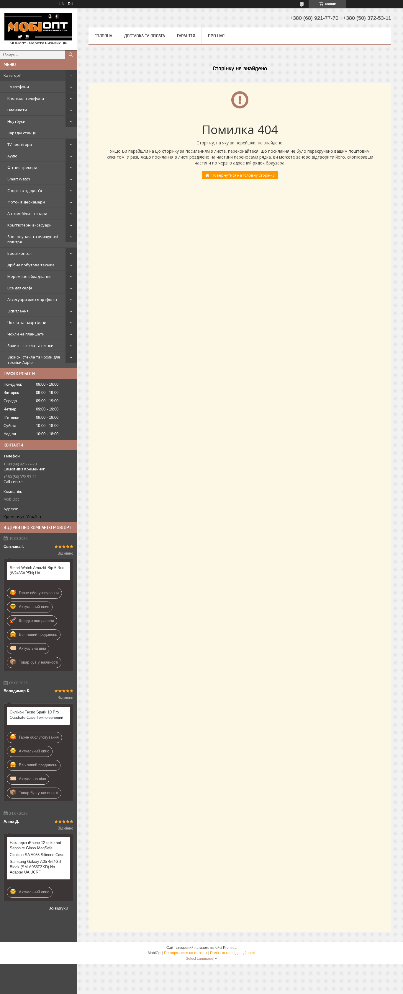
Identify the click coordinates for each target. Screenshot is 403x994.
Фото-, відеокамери (26, 202)
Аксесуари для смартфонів (32, 299)
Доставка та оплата (144, 35)
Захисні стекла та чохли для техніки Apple (33, 359)
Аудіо (12, 156)
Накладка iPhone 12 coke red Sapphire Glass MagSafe (35, 845)
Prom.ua (230, 948)
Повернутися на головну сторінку (243, 175)
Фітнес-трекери (22, 167)
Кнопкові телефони (25, 98)
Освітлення (18, 311)
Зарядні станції (21, 133)
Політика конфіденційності (232, 953)
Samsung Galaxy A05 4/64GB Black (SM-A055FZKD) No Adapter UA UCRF (35, 866)
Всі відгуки (58, 908)
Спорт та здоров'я (24, 190)
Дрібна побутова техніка (31, 265)
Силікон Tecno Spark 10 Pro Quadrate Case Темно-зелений (36, 715)
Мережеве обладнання (29, 276)
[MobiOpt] (38, 26)
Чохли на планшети (26, 334)
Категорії (12, 75)
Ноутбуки (16, 121)
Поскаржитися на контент (185, 953)
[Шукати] (71, 54)
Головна (103, 35)
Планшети (17, 110)
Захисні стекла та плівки (30, 345)
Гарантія (186, 35)
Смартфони (18, 86)
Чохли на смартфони (26, 322)
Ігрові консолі (19, 253)
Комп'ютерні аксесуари (29, 225)
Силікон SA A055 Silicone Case (37, 855)
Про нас (216, 35)
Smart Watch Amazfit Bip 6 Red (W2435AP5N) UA (37, 570)
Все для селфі (19, 288)
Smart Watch (18, 179)
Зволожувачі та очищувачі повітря (32, 239)
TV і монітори (19, 144)
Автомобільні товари (27, 213)
